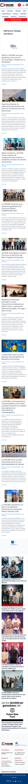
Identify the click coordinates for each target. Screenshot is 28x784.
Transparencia (6, 13)
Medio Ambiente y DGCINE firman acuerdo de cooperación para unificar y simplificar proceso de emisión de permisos (14, 157)
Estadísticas (22, 16)
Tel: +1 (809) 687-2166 (20, 752)
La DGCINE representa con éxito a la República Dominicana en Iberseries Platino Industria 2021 (12, 508)
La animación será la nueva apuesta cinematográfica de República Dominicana (13, 357)
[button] (14, 771)
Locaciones (5, 16)
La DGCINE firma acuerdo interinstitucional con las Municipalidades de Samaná (13, 462)
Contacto (13, 16)
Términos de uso (18, 760)
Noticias (15, 13)
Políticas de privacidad (20, 762)
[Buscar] (19, 5)
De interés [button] (23, 13)
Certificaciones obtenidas (8, 772)
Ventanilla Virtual (15, 19)
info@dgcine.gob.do (19, 754)
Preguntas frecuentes (19, 764)
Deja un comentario (6, 64)
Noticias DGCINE (16, 64)
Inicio (3, 11)
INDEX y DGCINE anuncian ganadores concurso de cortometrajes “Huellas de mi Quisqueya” (13, 58)
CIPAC (24, 11)
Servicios (18, 11)
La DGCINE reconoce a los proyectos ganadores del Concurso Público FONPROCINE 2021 (12, 207)
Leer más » (4, 84)
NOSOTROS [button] (10, 11)
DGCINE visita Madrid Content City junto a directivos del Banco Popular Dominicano (14, 255)
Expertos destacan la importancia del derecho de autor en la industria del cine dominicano (13, 107)
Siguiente (14, 544)
